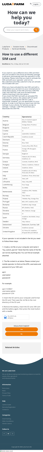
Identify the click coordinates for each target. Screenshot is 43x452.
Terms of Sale (6, 395)
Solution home (18, 47)
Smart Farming (6, 419)
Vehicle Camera (7, 423)
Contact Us (5, 409)
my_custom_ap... (12, 316)
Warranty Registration (9, 407)
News (4, 391)
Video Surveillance (8, 421)
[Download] (17, 231)
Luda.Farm (6, 47)
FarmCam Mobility (19, 49)
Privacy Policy (6, 393)
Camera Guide (6, 405)
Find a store (5, 388)
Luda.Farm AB (27, 447)
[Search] (36, 30)
